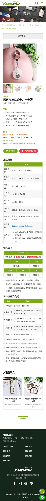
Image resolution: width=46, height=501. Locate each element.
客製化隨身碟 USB (9, 441)
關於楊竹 (6, 451)
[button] (39, 88)
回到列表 (23, 418)
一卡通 (21, 226)
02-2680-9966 (25, 478)
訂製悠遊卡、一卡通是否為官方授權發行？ (19, 143)
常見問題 (28, 456)
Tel (42, 491)
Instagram (20, 483)
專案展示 (28, 446)
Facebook (14, 483)
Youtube (25, 483)
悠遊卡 (14, 226)
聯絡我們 (20, 257)
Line (42, 497)
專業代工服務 (8, 446)
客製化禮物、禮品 (27, 438)
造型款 (37, 25)
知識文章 (6, 456)
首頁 (2, 25)
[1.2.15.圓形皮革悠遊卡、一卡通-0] (23, 63)
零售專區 (12, 151)
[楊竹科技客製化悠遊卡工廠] (11, 3)
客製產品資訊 (11, 25)
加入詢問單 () (30, 151)
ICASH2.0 (28, 226)
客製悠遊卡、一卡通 (25, 25)
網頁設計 (25, 497)
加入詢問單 (32, 257)
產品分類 (21, 36)
